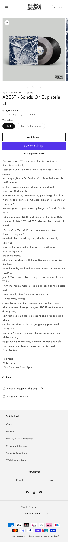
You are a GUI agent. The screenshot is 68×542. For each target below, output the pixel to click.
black (9, 126)
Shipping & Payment (17, 445)
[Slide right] (40, 86)
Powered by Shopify (51, 536)
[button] (6, 6)
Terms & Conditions (16, 453)
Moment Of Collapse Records (29, 536)
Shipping (18, 115)
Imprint (10, 431)
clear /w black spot (32, 126)
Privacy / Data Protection (20, 438)
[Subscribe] (51, 480)
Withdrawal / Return (17, 460)
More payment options (34, 153)
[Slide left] (27, 86)
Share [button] (9, 377)
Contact (10, 424)
